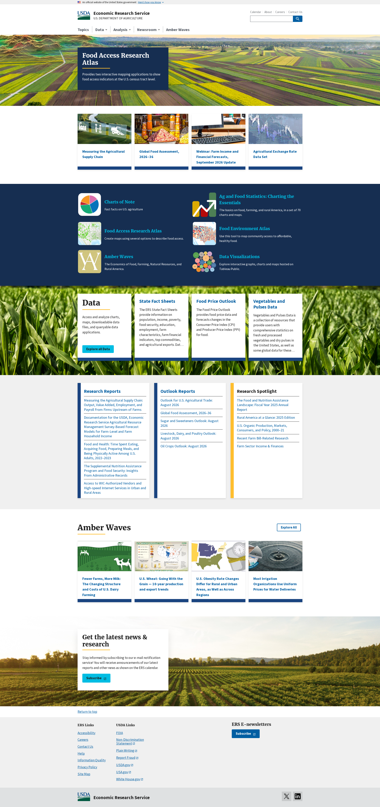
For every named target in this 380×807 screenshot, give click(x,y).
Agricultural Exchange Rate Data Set (275, 154)
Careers (280, 12)
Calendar (255, 12)
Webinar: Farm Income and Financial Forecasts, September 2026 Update (217, 157)
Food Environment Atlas (244, 228)
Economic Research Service (121, 13)
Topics (83, 29)
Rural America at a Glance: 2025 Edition (266, 417)
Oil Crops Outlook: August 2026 (184, 446)
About (268, 12)
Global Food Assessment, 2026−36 (159, 154)
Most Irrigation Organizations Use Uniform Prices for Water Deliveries (275, 584)
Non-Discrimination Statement (130, 741)
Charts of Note (119, 202)
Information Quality (92, 760)
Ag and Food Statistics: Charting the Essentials (256, 199)
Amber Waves (178, 29)
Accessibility (86, 733)
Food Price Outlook (216, 301)
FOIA (119, 733)
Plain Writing (125, 750)
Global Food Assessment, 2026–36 (186, 413)
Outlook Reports (178, 391)
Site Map (84, 774)
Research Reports (102, 391)
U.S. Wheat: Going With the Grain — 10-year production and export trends (161, 584)
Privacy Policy (87, 767)
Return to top (87, 711)
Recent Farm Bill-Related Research (262, 438)
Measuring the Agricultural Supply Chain (103, 154)
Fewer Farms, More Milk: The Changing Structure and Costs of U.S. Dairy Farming (101, 586)
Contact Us (295, 12)
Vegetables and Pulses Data (269, 303)
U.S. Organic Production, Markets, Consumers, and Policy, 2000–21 (262, 428)
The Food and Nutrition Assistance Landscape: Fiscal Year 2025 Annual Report (262, 405)
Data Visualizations (239, 256)
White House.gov (128, 779)
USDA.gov (123, 765)
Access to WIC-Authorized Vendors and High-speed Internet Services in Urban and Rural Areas (115, 488)
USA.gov (122, 772)
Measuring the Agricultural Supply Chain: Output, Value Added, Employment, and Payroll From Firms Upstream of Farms (113, 405)
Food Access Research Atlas (115, 59)
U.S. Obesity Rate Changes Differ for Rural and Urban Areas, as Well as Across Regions (217, 586)
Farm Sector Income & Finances (260, 446)
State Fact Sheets (157, 301)
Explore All (289, 527)
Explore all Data (98, 349)
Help (81, 753)
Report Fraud (125, 757)
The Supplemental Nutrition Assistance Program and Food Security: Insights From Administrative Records (113, 471)
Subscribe (94, 678)
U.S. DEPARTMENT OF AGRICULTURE (118, 18)
